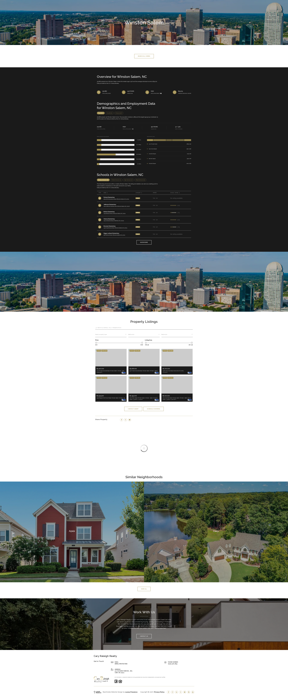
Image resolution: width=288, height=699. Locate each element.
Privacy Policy (159, 692)
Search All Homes (144, 56)
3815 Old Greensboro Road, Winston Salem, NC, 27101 (116, 199)
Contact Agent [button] (133, 409)
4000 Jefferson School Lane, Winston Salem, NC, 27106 (117, 206)
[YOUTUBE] (184, 692)
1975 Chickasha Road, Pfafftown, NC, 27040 (114, 220)
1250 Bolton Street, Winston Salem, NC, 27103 (114, 213)
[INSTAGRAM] (172, 692)
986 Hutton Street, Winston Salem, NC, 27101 (114, 235)
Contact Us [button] (144, 636)
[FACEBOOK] (168, 692)
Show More (144, 242)
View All (144, 589)
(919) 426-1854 (172, 663)
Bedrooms (164, 334)
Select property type (101, 334)
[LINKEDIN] (176, 692)
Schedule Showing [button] (153, 409)
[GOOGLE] (188, 692)
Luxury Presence (131, 692)
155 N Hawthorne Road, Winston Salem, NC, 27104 (115, 227)
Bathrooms (131, 334)
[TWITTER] (180, 692)
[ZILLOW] (192, 692)
